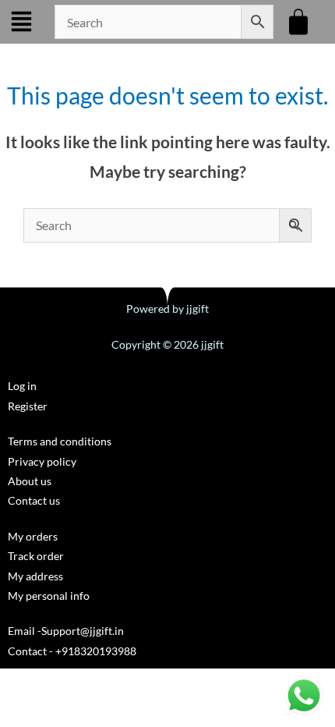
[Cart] (300, 22)
